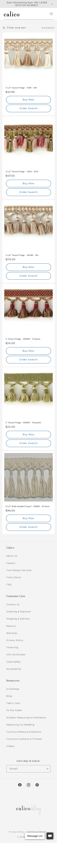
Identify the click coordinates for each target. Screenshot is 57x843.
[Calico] (11, 13)
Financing (12, 647)
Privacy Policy (14, 640)
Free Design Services (19, 570)
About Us (11, 555)
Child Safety (13, 661)
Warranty (11, 633)
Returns (11, 626)
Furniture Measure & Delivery (23, 731)
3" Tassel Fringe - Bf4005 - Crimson (23, 339)
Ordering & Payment (18, 611)
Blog (9, 696)
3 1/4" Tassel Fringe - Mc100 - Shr (22, 255)
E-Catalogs (12, 688)
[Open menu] (51, 14)
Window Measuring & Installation (26, 717)
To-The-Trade (14, 710)
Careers (10, 563)
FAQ (9, 584)
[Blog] (28, 809)
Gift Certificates (15, 654)
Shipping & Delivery (18, 618)
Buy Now (28, 99)
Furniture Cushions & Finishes (24, 739)
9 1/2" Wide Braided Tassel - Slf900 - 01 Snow (28, 506)
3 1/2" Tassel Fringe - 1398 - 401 (21, 87)
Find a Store (13, 577)
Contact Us (13, 604)
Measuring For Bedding (20, 724)
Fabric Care (13, 703)
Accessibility (13, 668)
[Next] (47, 769)
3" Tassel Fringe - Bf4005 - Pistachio (23, 422)
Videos (10, 746)
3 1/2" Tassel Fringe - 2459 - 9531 (22, 171)
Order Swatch (28, 108)
